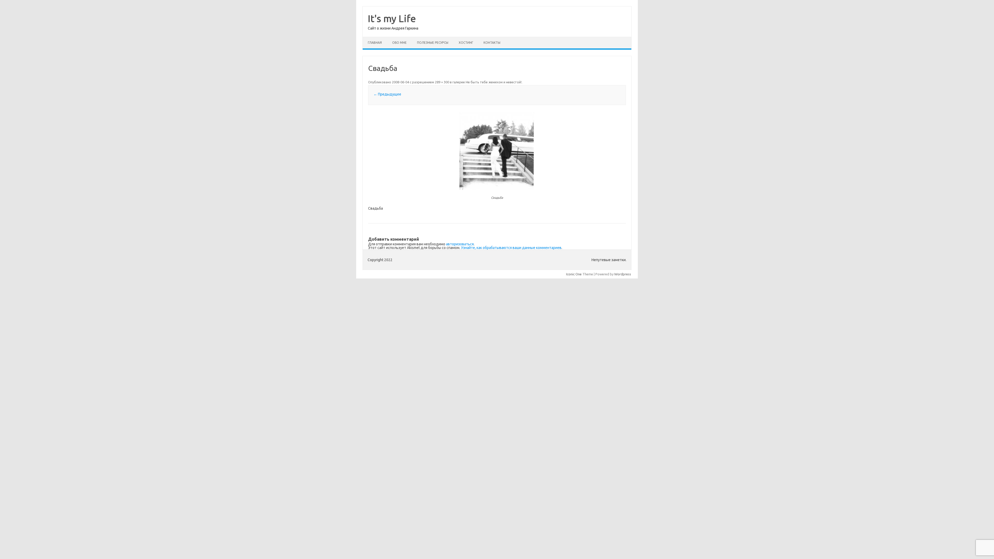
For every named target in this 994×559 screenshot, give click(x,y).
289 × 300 (442, 82)
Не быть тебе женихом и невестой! (494, 82)
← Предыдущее (387, 94)
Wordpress (622, 274)
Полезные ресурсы (432, 42)
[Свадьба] (497, 151)
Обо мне (399, 42)
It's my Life (392, 18)
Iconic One (574, 274)
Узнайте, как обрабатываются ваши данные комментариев (511, 248)
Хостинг (466, 42)
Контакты (492, 42)
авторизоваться (460, 244)
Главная (375, 42)
